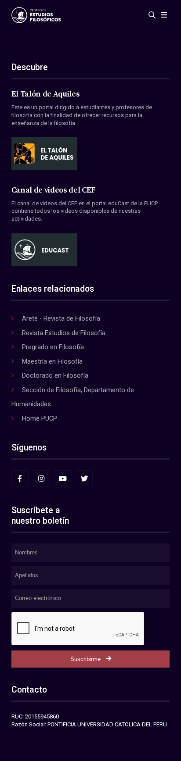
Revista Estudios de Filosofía (63, 333)
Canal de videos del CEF (53, 190)
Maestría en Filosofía (52, 361)
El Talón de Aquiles (45, 94)
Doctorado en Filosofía (55, 375)
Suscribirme (85, 659)
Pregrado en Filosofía (53, 347)
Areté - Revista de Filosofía (61, 318)
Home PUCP (39, 418)
